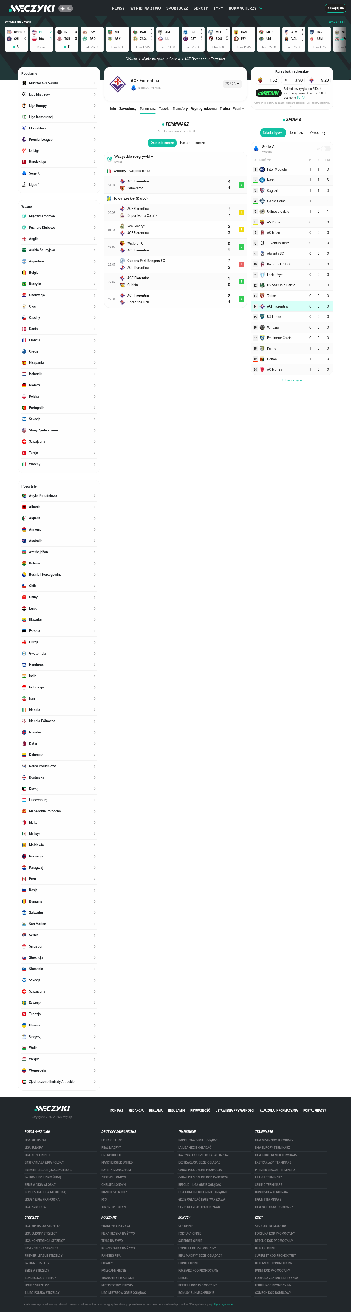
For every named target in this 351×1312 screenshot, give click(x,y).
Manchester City (114, 1192)
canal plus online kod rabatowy (203, 1177)
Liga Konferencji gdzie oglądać (202, 1192)
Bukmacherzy (243, 8)
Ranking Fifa (111, 1255)
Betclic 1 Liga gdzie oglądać (199, 1185)
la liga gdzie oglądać (194, 1147)
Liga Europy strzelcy (41, 1233)
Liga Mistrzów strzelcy (43, 1226)
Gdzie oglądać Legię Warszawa (201, 1199)
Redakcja (136, 1110)
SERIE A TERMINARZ (268, 1185)
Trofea (225, 108)
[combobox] (232, 84)
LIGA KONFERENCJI (37, 1155)
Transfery (180, 108)
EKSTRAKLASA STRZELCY (42, 1248)
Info (113, 108)
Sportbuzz (177, 8)
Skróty (201, 8)
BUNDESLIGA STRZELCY (40, 1278)
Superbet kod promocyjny (275, 1255)
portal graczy (314, 1110)
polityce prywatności (222, 1304)
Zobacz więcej (292, 380)
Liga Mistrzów (35, 1140)
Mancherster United (117, 1162)
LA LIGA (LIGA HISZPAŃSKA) (43, 1177)
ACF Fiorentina (195, 59)
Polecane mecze (113, 1270)
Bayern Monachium (116, 1170)
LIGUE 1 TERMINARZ (268, 1199)
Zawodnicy (128, 108)
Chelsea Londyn (113, 1185)
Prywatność (200, 1110)
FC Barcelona (112, 1140)
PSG (104, 1199)
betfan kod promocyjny (274, 1263)
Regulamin (176, 1110)
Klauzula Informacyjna (279, 1110)
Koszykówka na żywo (118, 1248)
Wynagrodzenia (204, 108)
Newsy (118, 8)
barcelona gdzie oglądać (198, 1140)
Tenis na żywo (112, 1241)
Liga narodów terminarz (274, 1207)
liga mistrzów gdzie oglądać (123, 1293)
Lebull (183, 1278)
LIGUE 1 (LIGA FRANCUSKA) (42, 1199)
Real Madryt (111, 1147)
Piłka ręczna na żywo (118, 1233)
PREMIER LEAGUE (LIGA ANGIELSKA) (48, 1170)
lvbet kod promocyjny (272, 1270)
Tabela (164, 108)
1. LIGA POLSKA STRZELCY (42, 1293)
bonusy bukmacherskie (196, 1293)
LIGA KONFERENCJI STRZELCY (45, 1241)
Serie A (174, 59)
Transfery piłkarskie (117, 1278)
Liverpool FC (111, 1155)
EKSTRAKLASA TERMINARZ (273, 1162)
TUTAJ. (301, 97)
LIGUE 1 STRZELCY (37, 1285)
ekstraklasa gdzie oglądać (199, 1162)
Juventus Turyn (113, 1207)
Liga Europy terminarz (272, 1147)
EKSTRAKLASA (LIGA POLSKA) (44, 1162)
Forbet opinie (188, 1263)
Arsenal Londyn (113, 1177)
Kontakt (116, 1110)
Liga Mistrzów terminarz (274, 1140)
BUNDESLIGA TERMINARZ (272, 1192)
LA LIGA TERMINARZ (268, 1177)
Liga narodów (35, 1207)
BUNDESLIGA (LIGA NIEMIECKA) (45, 1192)
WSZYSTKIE (337, 22)
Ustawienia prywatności (235, 1110)
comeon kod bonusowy (273, 1293)
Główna (131, 59)
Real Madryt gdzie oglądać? (200, 1255)
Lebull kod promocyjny (273, 1285)
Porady (107, 1263)
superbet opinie (190, 1241)
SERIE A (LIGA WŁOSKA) (40, 1185)
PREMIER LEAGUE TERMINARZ (275, 1170)
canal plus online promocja (200, 1170)
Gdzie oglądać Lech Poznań (199, 1207)
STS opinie (185, 1226)
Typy (218, 8)
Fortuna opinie (189, 1233)
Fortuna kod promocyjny (275, 1233)
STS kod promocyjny (271, 1226)
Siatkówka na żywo (116, 1226)
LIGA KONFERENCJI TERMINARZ (276, 1155)
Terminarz (148, 108)
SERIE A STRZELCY (37, 1270)
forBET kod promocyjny (197, 1248)
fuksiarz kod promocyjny (198, 1270)
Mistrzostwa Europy (117, 1285)
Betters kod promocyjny (197, 1285)
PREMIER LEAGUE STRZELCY (44, 1255)
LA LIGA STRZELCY (37, 1263)
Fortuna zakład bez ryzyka (276, 1278)
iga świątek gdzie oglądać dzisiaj (203, 1155)
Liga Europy (34, 1147)
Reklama (156, 1110)
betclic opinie (265, 1248)
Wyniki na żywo (145, 8)
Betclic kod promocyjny (274, 1241)
